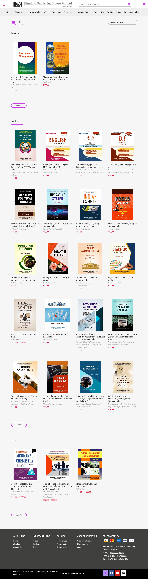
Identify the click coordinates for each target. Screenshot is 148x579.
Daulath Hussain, (114, 170)
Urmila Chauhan (85, 407)
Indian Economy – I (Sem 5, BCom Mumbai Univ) (87, 224)
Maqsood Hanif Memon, (84, 404)
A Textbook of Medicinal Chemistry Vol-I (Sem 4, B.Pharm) (21, 486)
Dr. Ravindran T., (114, 173)
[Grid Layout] (13, 22)
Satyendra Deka (16, 494)
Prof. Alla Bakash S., (60, 494)
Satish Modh (47, 82)
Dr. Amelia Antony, (114, 404)
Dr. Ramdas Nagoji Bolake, (19, 401)
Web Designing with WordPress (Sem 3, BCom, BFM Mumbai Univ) (24, 167)
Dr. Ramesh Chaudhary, (128, 170)
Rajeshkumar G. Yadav (128, 407)
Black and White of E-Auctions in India (25, 335)
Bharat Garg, (80, 229)
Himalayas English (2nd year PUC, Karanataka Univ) (55, 165)
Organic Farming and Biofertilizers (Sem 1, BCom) (23, 278)
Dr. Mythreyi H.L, (82, 170)
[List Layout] (20, 22)
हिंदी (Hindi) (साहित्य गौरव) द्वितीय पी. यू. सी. (122, 165)
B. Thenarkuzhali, (49, 170)
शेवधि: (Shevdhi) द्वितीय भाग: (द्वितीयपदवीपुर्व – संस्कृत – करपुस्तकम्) (89, 165)
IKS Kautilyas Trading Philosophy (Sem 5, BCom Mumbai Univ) (119, 399)
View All (19, 105)
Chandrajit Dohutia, (17, 492)
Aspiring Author (84, 12)
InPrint (46, 12)
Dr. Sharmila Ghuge (114, 283)
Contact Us (99, 12)
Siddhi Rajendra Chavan (28, 404)
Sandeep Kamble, (49, 229)
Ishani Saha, (47, 404)
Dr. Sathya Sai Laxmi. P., (84, 283)
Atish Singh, (15, 229)
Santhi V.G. (56, 173)
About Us (19, 12)
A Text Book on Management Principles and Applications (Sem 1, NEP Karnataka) (57, 486)
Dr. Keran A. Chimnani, (129, 404)
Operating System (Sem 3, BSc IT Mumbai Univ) (57, 224)
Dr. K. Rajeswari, (16, 85)
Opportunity (121, 12)
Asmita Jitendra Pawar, (19, 172)
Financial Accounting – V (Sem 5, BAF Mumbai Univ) (25, 397)
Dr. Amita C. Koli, (82, 342)
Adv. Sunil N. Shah (114, 229)
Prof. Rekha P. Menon (127, 173)
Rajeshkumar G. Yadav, (88, 345)
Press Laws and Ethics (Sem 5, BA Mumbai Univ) (122, 224)
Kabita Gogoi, (28, 492)
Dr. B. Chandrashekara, (51, 492)
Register (67, 12)
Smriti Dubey (59, 229)
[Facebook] (111, 573)
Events (110, 12)
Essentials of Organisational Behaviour (55, 335)
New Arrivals (34, 12)
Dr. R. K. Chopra (81, 489)
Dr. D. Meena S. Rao (17, 283)
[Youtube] (117, 573)
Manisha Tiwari (57, 404)
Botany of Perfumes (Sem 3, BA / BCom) (57, 278)
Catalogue (56, 12)
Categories (134, 12)
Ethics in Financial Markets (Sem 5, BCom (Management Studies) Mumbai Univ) (90, 399)
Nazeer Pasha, (27, 85)
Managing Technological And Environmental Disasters (56, 78)
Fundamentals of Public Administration (86, 278)
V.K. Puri (87, 229)
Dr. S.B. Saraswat (16, 339)
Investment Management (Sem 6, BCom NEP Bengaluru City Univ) (24, 79)
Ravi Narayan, (93, 170)
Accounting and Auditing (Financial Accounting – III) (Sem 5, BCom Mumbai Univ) (90, 337)
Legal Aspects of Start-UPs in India (121, 278)
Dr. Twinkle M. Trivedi (50, 339)
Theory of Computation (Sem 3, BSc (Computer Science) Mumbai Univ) (57, 399)
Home (9, 12)
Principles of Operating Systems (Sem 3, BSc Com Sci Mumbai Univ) (122, 337)
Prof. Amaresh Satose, (115, 342)
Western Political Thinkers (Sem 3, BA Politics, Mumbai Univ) (25, 224)
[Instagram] (105, 573)
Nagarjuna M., (48, 173)
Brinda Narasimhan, (61, 170)
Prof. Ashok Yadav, (129, 342)
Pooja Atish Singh (24, 229)
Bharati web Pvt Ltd (76, 573)
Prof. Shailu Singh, (114, 407)
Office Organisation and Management (86, 485)
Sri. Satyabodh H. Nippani (95, 173)
